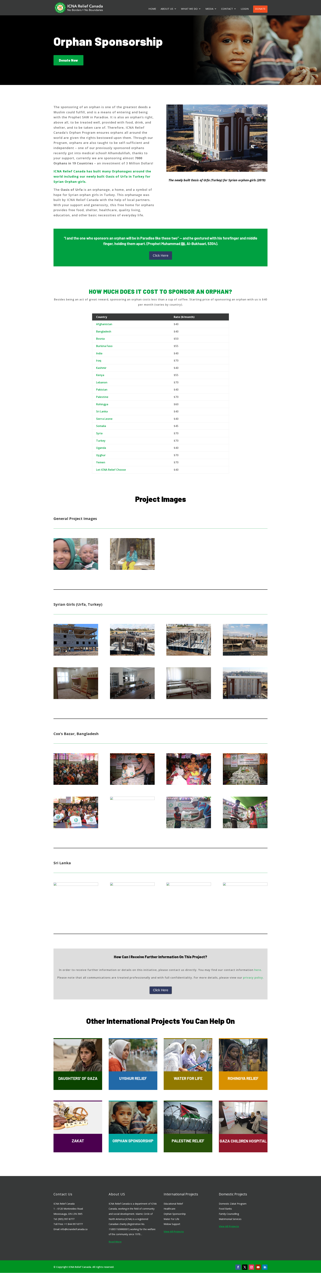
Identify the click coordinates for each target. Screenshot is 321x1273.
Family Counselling (229, 1213)
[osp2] (76, 569)
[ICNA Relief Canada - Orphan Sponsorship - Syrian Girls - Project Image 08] (245, 698)
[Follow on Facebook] (238, 1267)
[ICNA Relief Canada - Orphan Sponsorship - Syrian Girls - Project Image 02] (132, 654)
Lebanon (101, 382)
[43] (132, 569)
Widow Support (172, 1224)
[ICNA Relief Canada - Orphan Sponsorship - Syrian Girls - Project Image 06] (132, 698)
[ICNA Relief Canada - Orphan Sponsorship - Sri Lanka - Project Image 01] (76, 885)
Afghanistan (104, 324)
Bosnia (100, 338)
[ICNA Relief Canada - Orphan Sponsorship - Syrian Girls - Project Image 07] (188, 698)
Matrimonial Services (230, 1219)
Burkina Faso (104, 346)
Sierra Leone (104, 419)
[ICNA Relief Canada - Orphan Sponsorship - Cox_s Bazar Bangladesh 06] (132, 799)
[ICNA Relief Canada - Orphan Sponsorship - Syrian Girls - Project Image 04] (245, 654)
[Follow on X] (244, 1267)
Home (152, 9)
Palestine (102, 397)
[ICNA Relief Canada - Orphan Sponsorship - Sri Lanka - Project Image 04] (245, 885)
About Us (167, 9)
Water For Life (171, 1219)
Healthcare (169, 1208)
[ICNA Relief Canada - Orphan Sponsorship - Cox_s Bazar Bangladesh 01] (76, 784)
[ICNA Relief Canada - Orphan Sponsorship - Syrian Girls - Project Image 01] (76, 654)
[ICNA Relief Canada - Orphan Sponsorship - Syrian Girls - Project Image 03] (188, 654)
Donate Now (68, 60)
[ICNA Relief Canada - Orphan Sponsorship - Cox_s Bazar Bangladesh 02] (132, 784)
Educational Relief (173, 1203)
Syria (99, 433)
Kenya (100, 375)
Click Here (160, 255)
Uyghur (101, 455)
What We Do (189, 9)
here (257, 970)
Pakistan (101, 389)
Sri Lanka (102, 411)
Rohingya (102, 404)
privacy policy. (253, 977)
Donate (260, 8)
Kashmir (101, 368)
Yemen (100, 462)
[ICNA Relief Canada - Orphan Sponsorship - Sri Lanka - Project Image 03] (188, 885)
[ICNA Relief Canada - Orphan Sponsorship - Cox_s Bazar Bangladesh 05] (76, 827)
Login (245, 9)
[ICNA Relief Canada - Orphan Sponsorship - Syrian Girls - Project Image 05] (76, 698)
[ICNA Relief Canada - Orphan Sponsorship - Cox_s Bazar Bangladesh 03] (188, 784)
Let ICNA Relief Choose (111, 470)
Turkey (100, 440)
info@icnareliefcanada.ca (74, 1229)
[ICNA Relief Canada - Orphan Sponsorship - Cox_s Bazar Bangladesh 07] (188, 827)
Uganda (101, 448)
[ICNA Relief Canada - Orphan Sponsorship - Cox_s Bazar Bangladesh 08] (245, 827)
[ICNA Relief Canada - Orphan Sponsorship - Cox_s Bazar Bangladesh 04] (245, 784)
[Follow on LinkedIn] (265, 1267)
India (99, 353)
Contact (227, 9)
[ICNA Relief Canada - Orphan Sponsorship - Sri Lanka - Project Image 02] (132, 885)
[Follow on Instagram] (251, 1267)
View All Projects (174, 1231)
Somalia (101, 426)
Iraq (98, 360)
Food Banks (225, 1208)
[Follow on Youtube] (258, 1267)
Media (209, 9)
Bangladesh (103, 331)
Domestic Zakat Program (232, 1203)
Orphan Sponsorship (175, 1213)
